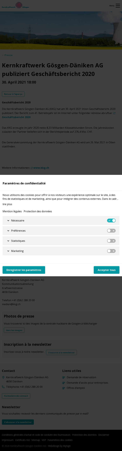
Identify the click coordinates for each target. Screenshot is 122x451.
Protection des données (38, 211)
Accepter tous (106, 270)
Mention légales (12, 211)
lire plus (7, 204)
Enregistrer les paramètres (24, 270)
